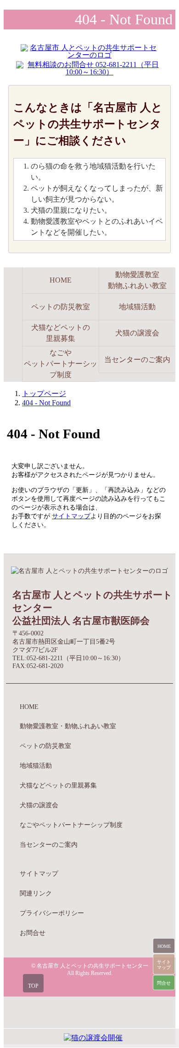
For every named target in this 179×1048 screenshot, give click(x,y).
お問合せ (32, 932)
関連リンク (36, 893)
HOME (29, 706)
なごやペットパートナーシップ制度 (60, 364)
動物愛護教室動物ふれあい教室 (137, 280)
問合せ (164, 983)
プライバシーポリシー (52, 913)
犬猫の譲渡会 (137, 333)
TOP (33, 986)
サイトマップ (71, 516)
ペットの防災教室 (60, 307)
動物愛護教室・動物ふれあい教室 (68, 726)
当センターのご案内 (137, 359)
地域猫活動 (137, 307)
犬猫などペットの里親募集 (60, 332)
